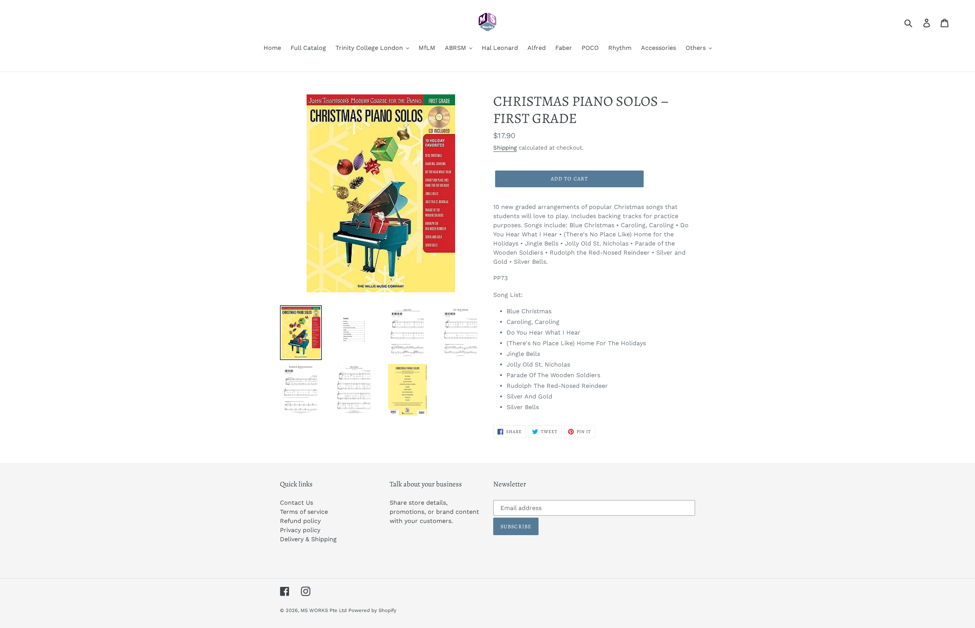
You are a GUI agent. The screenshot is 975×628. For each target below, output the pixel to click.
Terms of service (304, 511)
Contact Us (296, 502)
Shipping (505, 147)
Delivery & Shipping (308, 539)
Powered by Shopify (372, 610)
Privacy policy (300, 530)
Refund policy (300, 520)
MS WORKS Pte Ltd (323, 610)
